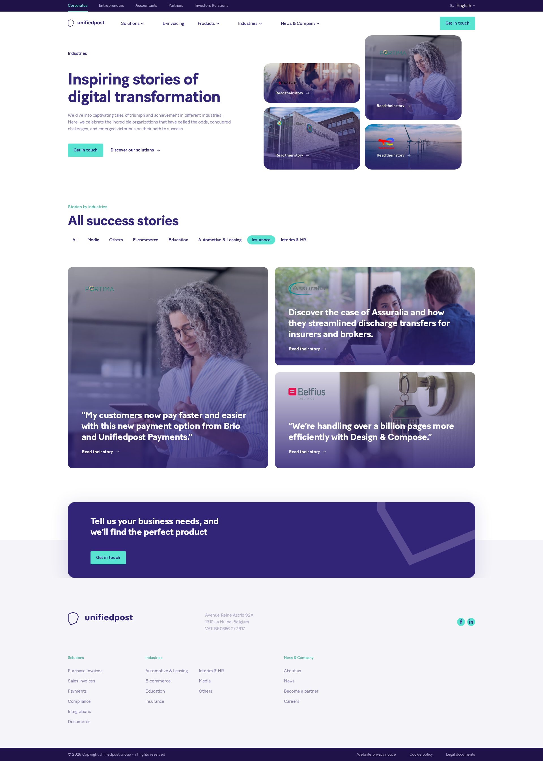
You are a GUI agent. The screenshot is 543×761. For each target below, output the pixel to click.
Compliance (79, 701)
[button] (463, 5)
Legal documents (460, 754)
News (289, 681)
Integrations (79, 711)
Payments (77, 691)
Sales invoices (81, 681)
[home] (86, 23)
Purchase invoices (85, 670)
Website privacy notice (376, 754)
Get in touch (457, 23)
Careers (291, 701)
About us (292, 670)
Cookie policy (421, 754)
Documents (79, 721)
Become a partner (301, 691)
